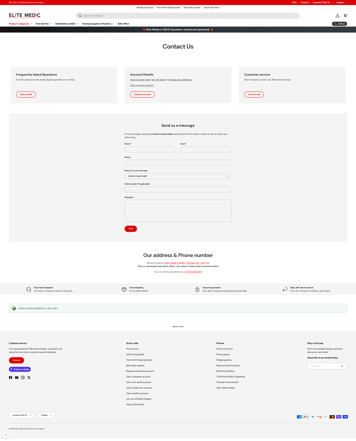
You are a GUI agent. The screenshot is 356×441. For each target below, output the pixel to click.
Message (129, 197)
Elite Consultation (37, 429)
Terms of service (224, 348)
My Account (132, 348)
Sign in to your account (141, 85)
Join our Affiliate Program (139, 399)
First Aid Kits (42, 23)
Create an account (142, 94)
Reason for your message (136, 170)
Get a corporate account (138, 376)
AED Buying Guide (145, 7)
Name (127, 144)
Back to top (178, 326)
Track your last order (140, 79)
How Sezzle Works (225, 387)
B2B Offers (123, 23)
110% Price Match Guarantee (230, 376)
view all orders (158, 79)
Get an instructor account (139, 387)
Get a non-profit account (138, 382)
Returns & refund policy (228, 365)
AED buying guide (135, 354)
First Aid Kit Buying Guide (168, 7)
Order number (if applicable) (137, 184)
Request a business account (140, 371)
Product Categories (19, 23)
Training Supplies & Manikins (96, 23)
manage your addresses (179, 79)
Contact (305, 2)
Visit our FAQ (26, 94)
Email (182, 144)
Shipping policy (224, 360)
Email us (16, 360)
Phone (127, 157)
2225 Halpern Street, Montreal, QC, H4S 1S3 (187, 263)
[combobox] (188, 16)
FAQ (294, 2)
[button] (345, 16)
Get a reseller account (137, 393)
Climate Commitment (227, 382)
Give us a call (254, 94)
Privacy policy (223, 354)
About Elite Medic (135, 404)
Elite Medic (19, 429)
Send (130, 228)
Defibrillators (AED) (65, 23)
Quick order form (211, 7)
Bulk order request (192, 7)
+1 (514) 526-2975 (193, 271)
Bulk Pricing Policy (225, 371)
